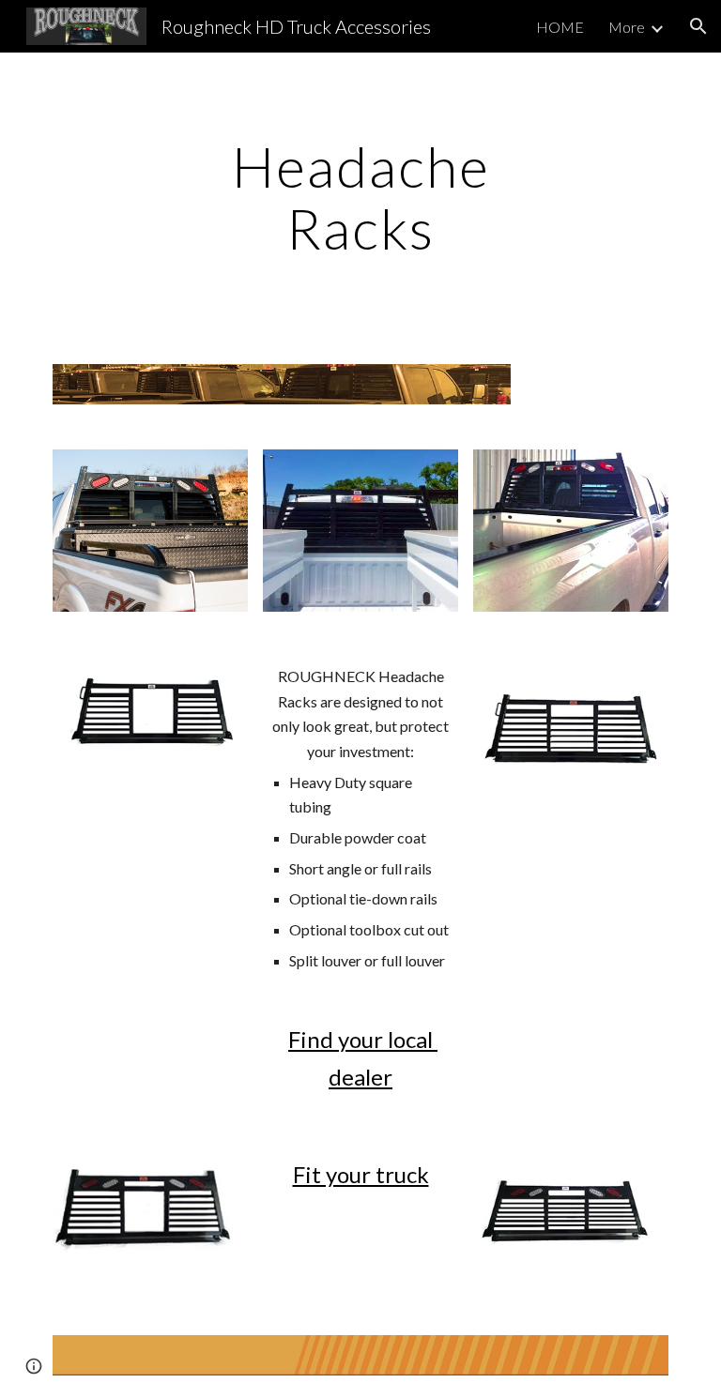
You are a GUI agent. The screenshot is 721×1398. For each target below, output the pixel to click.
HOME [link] (560, 27)
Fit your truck (361, 1174)
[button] (698, 26)
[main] (360, 197)
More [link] (626, 27)
